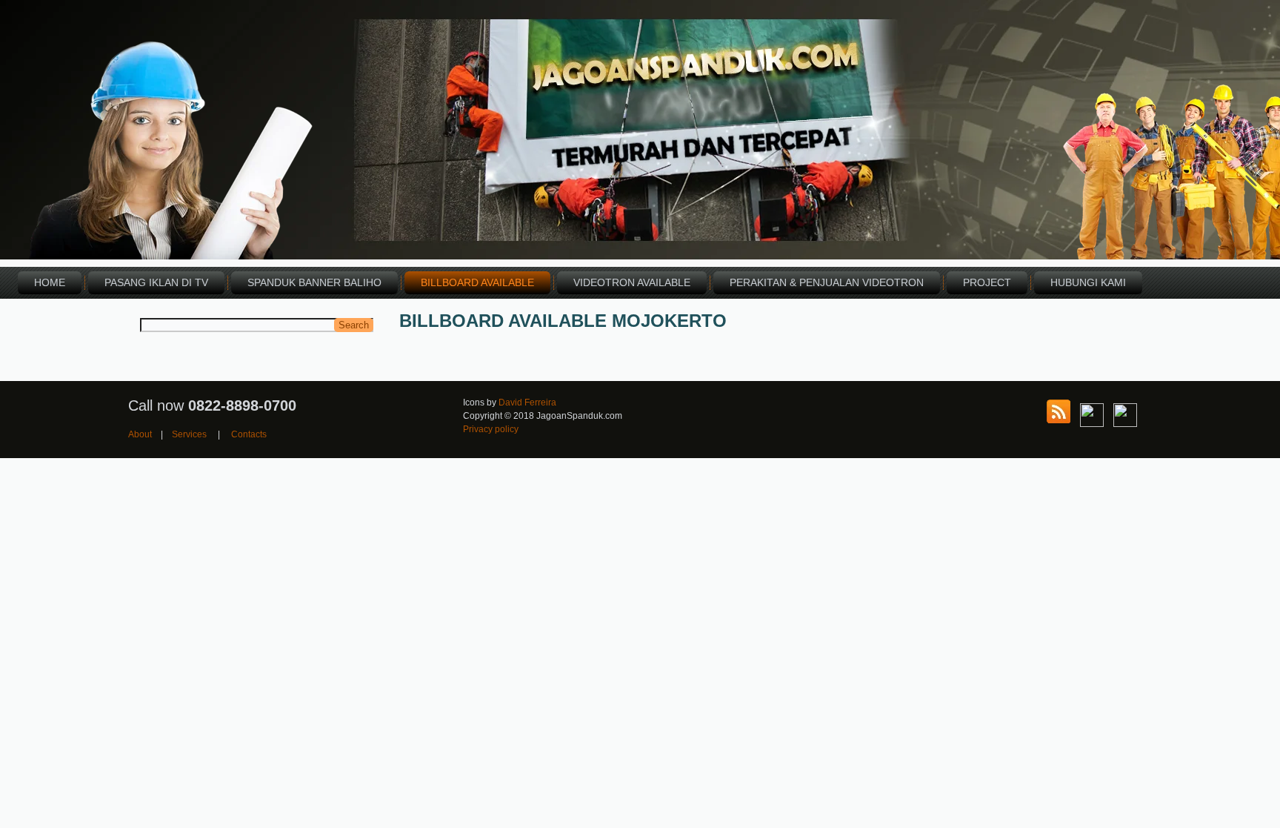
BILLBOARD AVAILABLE (477, 282)
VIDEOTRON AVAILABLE (631, 282)
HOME (49, 282)
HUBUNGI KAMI (1088, 282)
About (140, 434)
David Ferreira (527, 402)
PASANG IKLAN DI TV (156, 282)
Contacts (249, 434)
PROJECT (987, 282)
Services (189, 434)
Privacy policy (491, 429)
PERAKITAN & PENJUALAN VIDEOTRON (827, 282)
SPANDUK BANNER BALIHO (314, 282)
